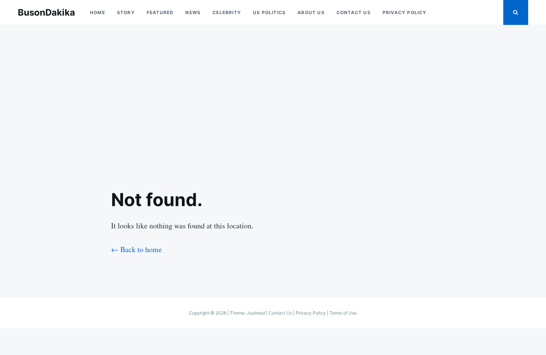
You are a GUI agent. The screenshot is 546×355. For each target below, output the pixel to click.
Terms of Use (343, 313)
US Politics (269, 12)
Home (97, 12)
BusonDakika (46, 12)
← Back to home (136, 249)
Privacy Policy (405, 12)
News (193, 12)
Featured (160, 12)
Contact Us (354, 12)
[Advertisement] (273, 101)
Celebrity (226, 12)
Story (126, 12)
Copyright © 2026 (208, 313)
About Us (311, 12)
